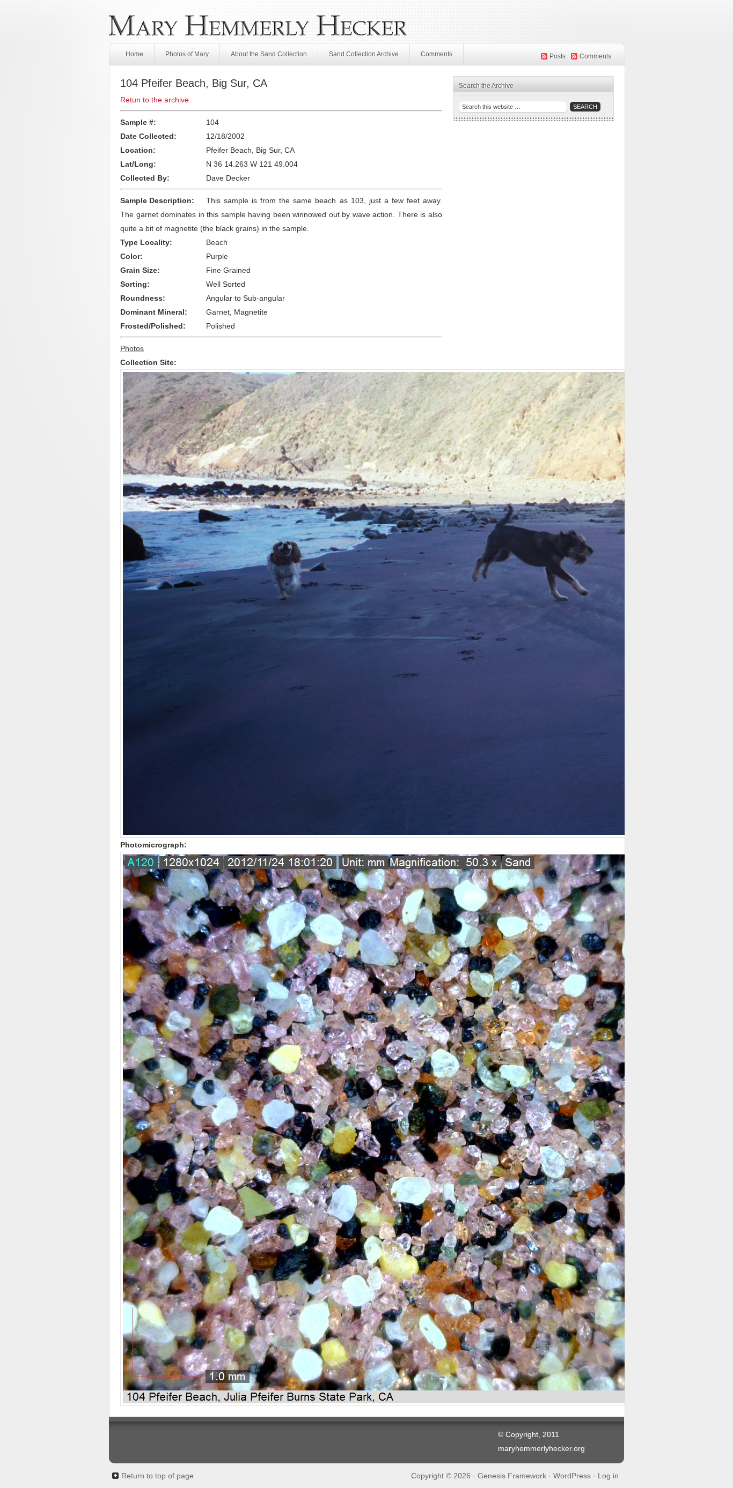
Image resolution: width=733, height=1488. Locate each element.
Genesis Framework (512, 1475)
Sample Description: (157, 200)
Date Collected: (148, 136)
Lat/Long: (138, 164)
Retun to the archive (154, 99)
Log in (608, 1475)
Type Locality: (146, 242)
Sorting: (135, 284)
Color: (131, 256)
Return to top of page (157, 1475)
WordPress (572, 1475)
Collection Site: (148, 362)
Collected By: (145, 178)
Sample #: (138, 122)
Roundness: (142, 298)
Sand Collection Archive (364, 54)
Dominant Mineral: (153, 312)
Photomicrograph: (153, 844)
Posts (557, 56)
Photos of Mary (187, 54)
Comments (436, 54)
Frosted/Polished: (153, 326)
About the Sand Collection (269, 54)
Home (134, 54)
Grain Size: (140, 270)
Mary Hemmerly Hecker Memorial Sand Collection (366, 21)
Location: (138, 150)
